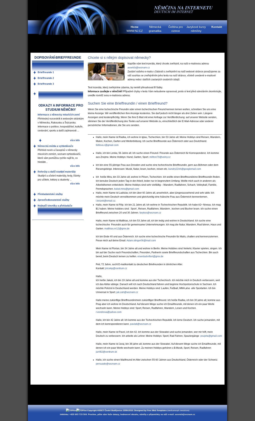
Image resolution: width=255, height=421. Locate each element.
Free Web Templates (157, 410)
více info (75, 140)
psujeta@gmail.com (211, 336)
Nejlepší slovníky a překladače (55, 205)
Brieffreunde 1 (46, 72)
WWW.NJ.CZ (135, 28)
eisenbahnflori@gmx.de (150, 256)
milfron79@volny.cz (160, 157)
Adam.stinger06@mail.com (141, 240)
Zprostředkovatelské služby (53, 200)
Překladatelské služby (50, 194)
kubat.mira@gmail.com (126, 188)
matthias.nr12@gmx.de (116, 228)
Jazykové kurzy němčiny (196, 28)
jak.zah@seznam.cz (127, 292)
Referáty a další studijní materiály (57, 171)
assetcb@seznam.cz (139, 67)
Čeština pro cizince (175, 28)
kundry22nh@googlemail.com (184, 169)
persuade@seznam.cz (108, 363)
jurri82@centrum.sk (106, 351)
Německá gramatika (155, 28)
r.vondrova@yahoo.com (109, 312)
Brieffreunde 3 (46, 83)
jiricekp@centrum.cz (116, 268)
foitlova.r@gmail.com (107, 145)
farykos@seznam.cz (150, 212)
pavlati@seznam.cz (140, 324)
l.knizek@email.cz (105, 200)
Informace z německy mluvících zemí (59, 114)
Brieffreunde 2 (46, 78)
